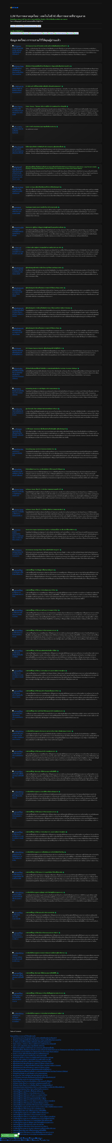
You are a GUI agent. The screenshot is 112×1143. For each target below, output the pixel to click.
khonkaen (19, 26)
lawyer (13, 26)
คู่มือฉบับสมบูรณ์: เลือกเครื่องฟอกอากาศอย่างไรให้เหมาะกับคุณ (31, 1067)
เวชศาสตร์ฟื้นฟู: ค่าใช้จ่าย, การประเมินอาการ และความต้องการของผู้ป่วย (34, 1101)
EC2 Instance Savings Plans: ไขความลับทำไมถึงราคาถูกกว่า (30, 1089)
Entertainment (16, 33)
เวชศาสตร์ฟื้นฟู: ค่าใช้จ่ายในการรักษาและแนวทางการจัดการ (30, 1126)
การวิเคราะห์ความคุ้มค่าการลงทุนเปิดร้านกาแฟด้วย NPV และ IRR (32, 1059)
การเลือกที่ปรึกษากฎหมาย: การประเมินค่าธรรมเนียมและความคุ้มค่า (32, 1134)
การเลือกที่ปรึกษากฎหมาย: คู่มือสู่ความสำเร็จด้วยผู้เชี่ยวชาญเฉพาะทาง (33, 1122)
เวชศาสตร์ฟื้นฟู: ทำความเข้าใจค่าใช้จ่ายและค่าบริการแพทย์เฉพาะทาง (33, 1105)
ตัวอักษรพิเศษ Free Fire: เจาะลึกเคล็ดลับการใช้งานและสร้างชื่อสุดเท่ (32, 1081)
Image (26, 33)
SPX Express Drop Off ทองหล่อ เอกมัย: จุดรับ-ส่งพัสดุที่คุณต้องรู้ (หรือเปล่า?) (35, 1038)
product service (61, 33)
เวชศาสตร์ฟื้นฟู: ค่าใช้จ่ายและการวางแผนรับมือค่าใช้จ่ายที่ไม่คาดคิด (32, 1120)
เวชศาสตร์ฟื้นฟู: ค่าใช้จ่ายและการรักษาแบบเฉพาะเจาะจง (29, 1097)
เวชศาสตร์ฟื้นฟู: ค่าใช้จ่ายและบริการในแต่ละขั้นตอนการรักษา (30, 1103)
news (51, 33)
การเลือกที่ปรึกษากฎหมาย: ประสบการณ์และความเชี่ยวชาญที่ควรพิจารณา (34, 1128)
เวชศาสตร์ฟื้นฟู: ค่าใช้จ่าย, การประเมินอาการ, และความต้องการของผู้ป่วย (34, 1116)
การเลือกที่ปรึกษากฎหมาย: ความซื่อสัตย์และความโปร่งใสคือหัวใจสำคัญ (33, 1118)
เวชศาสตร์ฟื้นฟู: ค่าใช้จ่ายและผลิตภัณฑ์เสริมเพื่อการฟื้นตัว (29, 1099)
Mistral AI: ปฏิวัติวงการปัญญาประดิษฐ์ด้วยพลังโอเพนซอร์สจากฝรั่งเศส (33, 1057)
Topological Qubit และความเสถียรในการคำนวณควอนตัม (30, 1055)
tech (76, 33)
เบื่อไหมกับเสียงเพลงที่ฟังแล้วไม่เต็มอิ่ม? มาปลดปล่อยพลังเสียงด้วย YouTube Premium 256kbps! (40, 1071)
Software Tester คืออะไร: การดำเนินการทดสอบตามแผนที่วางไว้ (31, 1083)
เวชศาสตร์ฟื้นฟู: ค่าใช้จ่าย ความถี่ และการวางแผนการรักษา (30, 1095)
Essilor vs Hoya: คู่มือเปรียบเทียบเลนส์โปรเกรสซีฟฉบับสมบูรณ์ (31, 1053)
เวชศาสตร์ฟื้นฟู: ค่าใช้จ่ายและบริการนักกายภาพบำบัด (28, 1124)
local (45, 33)
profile (70, 33)
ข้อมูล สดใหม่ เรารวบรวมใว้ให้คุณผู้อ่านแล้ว (23, 1036)
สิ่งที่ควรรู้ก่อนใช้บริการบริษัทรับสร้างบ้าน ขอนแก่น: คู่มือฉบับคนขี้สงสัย (33, 1048)
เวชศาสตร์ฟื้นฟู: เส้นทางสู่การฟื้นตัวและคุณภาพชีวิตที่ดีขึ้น (29, 1110)
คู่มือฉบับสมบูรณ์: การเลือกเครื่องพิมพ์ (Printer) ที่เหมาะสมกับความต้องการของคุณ (37, 1065)
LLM (39, 26)
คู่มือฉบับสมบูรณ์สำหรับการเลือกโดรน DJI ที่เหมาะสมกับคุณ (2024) (32, 1061)
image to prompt (36, 33)
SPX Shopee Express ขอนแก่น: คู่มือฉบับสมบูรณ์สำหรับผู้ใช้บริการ (32, 1069)
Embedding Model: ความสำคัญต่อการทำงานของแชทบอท (30, 1073)
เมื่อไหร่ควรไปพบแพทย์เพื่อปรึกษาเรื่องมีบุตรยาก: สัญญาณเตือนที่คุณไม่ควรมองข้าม (37, 1040)
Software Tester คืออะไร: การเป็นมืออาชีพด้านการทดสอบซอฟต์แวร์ (33, 1085)
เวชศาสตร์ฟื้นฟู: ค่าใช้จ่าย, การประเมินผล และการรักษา (29, 1093)
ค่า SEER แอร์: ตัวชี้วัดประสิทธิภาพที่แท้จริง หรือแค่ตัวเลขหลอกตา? (32, 1042)
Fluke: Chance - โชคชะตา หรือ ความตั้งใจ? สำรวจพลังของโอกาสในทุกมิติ (34, 1044)
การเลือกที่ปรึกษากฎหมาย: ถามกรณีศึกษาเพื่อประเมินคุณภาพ (30, 1112)
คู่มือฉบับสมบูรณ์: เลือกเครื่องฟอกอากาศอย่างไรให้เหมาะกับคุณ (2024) (33, 1063)
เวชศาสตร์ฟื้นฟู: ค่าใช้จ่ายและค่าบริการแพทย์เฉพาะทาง (29, 1108)
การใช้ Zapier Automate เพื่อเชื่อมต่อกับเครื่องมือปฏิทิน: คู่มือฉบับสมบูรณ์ (34, 1077)
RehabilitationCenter (30, 26)
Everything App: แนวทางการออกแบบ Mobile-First (28, 1079)
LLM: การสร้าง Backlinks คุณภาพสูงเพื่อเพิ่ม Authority (28, 1046)
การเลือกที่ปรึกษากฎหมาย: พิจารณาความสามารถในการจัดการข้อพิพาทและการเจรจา (38, 1107)
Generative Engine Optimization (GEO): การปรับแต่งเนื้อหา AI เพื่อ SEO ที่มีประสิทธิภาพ (38, 1087)
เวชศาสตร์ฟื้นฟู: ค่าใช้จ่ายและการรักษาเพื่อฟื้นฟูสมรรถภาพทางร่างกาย (33, 1132)
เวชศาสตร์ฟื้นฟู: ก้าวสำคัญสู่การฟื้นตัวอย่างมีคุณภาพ (28, 1091)
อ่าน (15, 1135)
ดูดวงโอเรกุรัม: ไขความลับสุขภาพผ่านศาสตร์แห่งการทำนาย (30, 1075)
